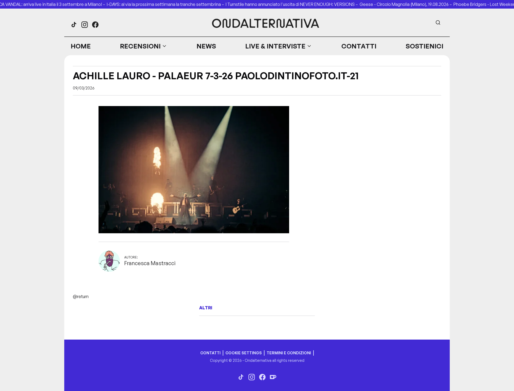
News (206, 46)
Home (81, 46)
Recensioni (140, 46)
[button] (143, 46)
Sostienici (424, 46)
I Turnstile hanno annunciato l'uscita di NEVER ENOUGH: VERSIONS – (293, 4)
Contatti (358, 46)
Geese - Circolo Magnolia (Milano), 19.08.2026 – (406, 4)
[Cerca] (438, 22)
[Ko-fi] (273, 377)
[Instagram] (84, 24)
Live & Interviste (275, 46)
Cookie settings (243, 353)
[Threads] (74, 24)
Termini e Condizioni (289, 353)
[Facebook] (95, 24)
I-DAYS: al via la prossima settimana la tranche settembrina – (166, 4)
